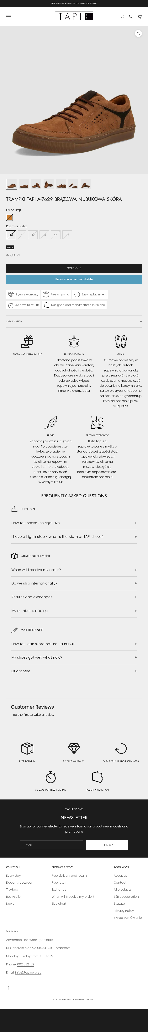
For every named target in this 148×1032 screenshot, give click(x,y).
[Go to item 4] (48, 184)
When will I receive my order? (73, 896)
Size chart (59, 903)
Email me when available (74, 279)
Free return (59, 882)
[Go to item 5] (61, 184)
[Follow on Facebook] (8, 988)
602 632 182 (25, 964)
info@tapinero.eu (28, 972)
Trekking (12, 889)
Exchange (59, 889)
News (10, 903)
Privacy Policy (124, 910)
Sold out (74, 268)
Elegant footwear (19, 882)
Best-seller (14, 896)
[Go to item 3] (36, 184)
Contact (120, 882)
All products (122, 889)
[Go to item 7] (85, 184)
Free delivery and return (69, 875)
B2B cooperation (126, 896)
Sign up (107, 845)
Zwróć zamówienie (128, 917)
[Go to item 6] (73, 184)
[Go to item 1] (11, 184)
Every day (13, 875)
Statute (119, 903)
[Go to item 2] (23, 184)
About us (120, 875)
